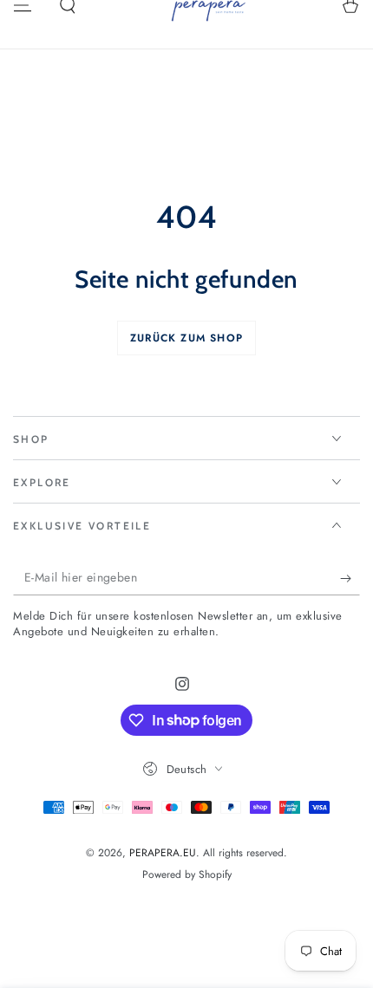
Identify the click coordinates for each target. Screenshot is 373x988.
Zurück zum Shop (186, 338)
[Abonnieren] (350, 578)
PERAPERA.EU (162, 853)
